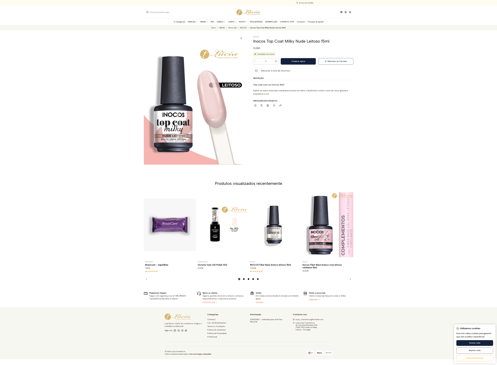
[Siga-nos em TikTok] (186, 330)
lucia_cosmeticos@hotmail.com (309, 319)
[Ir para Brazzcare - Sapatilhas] (170, 225)
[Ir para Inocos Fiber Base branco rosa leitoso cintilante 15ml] (327, 225)
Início (213, 28)
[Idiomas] (341, 12)
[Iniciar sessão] (345, 12)
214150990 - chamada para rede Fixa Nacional (266, 320)
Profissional (212, 337)
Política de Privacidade (217, 333)
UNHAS (222, 28)
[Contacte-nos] (275, 297)
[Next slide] (350, 279)
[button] (179, 22)
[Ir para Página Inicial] (248, 12)
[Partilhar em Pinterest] (274, 105)
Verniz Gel (232, 28)
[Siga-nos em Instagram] (175, 330)
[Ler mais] (328, 297)
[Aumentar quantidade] (276, 61)
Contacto (211, 319)
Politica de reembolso (216, 330)
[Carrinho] (350, 12)
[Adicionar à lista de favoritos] (193, 224)
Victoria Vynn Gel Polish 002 (212, 265)
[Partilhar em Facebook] (255, 105)
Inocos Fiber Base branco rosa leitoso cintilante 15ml (322, 266)
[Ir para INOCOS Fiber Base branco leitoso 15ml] (274, 225)
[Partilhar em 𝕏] (261, 105)
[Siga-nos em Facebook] (178, 330)
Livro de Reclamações (216, 323)
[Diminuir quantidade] (255, 61)
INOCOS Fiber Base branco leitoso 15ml (270, 265)
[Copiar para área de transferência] (280, 105)
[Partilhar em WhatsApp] (268, 105)
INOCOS (243, 28)
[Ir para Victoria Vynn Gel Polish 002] (222, 225)
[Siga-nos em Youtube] (182, 330)
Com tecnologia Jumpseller (200, 354)
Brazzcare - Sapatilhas (156, 265)
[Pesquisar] (147, 12)
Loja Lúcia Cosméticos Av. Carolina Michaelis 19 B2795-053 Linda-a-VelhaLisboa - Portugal (306, 326)
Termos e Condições (216, 326)
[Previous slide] (147, 279)
